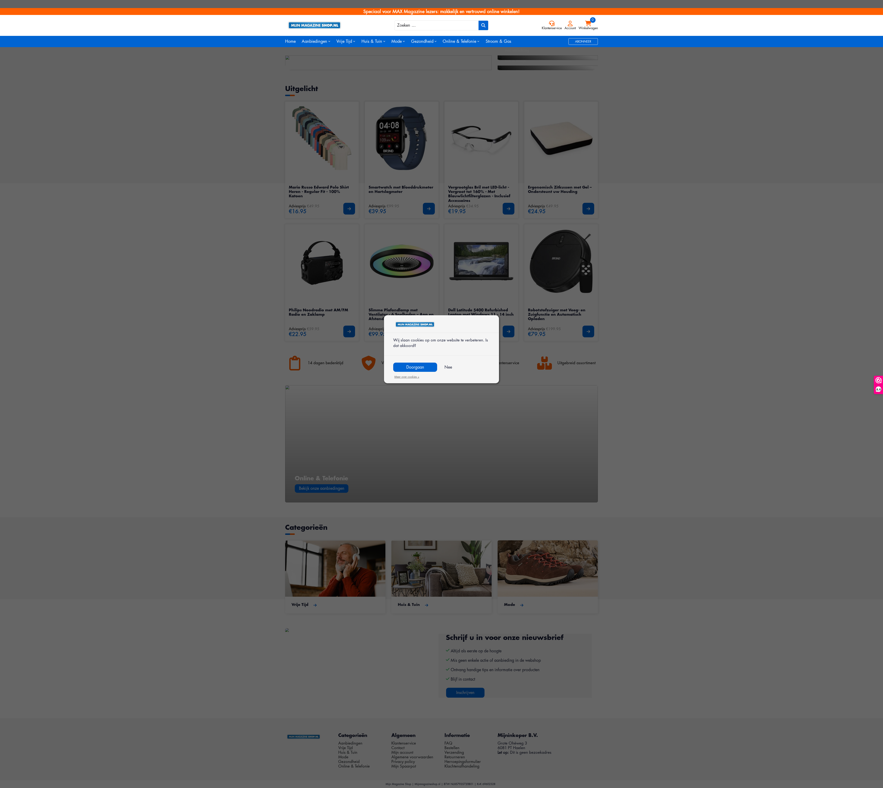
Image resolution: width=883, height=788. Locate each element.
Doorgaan (415, 367)
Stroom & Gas (498, 41)
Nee (448, 367)
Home (290, 41)
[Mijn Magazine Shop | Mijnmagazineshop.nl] (324, 25)
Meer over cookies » (406, 376)
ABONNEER (583, 41)
